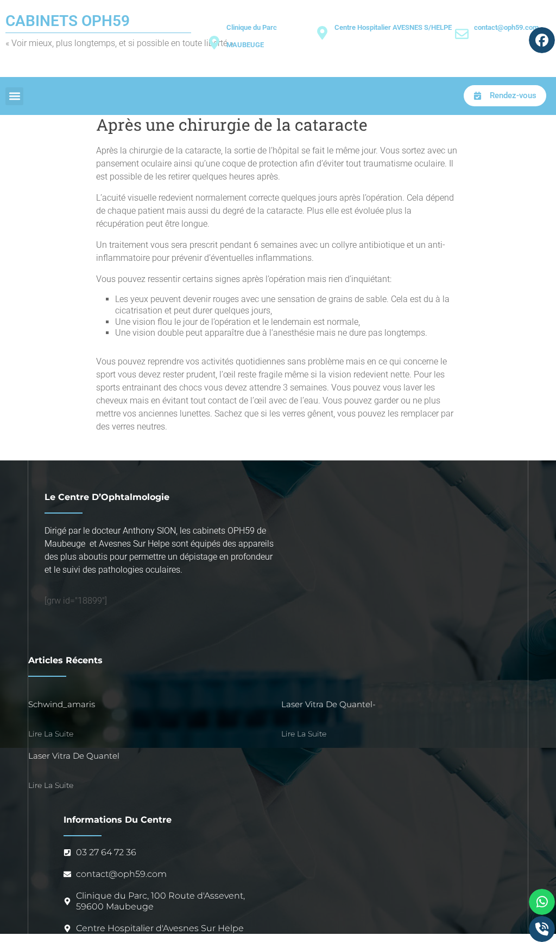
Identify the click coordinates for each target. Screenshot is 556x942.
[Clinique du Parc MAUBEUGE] (214, 42)
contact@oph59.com (506, 27)
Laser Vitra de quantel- (328, 704)
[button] (14, 96)
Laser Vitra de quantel (73, 756)
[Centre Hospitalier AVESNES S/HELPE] (322, 33)
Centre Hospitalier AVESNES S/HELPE (393, 27)
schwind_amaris (61, 704)
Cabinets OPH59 (67, 21)
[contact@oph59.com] (462, 34)
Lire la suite (50, 734)
